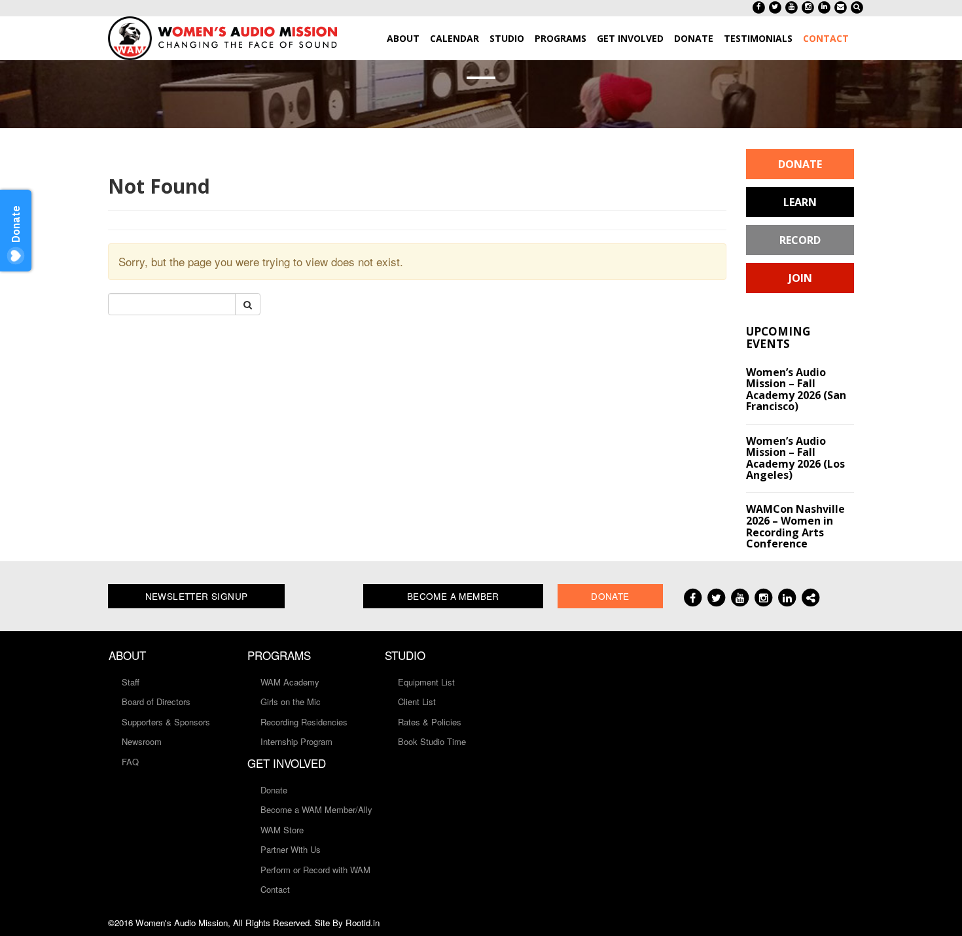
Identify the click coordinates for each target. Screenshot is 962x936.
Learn (800, 202)
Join (800, 278)
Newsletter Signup (196, 595)
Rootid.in (363, 922)
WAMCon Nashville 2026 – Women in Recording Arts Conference (795, 526)
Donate (800, 164)
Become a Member (453, 595)
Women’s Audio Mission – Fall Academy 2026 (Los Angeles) (795, 458)
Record (800, 240)
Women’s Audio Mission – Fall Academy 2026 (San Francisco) (796, 389)
